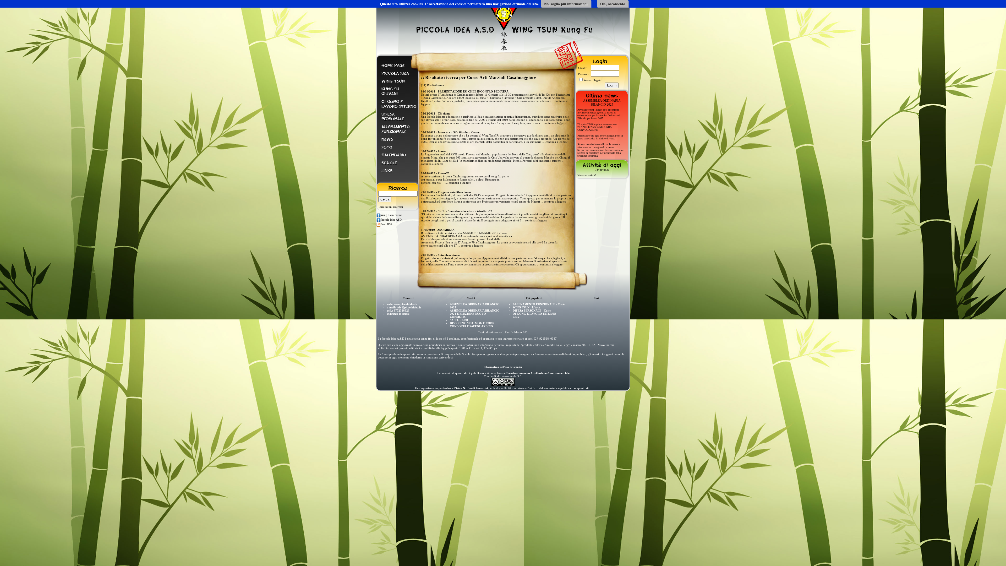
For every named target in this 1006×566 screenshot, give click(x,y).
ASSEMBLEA (446, 229)
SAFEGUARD (459, 320)
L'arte (442, 151)
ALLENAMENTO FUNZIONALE (395, 129)
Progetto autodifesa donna (455, 192)
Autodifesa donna (449, 255)
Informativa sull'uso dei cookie (503, 366)
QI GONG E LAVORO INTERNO (399, 104)
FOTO (386, 147)
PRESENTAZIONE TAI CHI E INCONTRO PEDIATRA (473, 91)
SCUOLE (389, 163)
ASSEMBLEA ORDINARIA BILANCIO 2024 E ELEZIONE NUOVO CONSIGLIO (475, 313)
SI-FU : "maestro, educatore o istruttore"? (465, 211)
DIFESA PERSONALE (392, 116)
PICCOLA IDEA (395, 73)
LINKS (386, 170)
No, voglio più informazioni (566, 4)
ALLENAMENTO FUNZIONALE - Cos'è (539, 304)
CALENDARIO (393, 155)
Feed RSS (386, 224)
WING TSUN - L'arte (526, 307)
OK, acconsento (612, 4)
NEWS (387, 139)
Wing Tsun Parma (391, 214)
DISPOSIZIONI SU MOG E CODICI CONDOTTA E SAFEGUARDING (473, 325)
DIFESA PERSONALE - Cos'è (532, 310)
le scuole (404, 313)
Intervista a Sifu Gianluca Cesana (459, 132)
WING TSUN (393, 81)
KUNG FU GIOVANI (390, 91)
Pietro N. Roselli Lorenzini (471, 388)
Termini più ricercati (390, 206)
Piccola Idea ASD (391, 219)
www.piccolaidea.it (405, 304)
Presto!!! (443, 173)
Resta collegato (592, 80)
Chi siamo (444, 113)
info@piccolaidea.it (409, 307)
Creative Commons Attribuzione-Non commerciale (538, 373)
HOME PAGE (392, 65)
